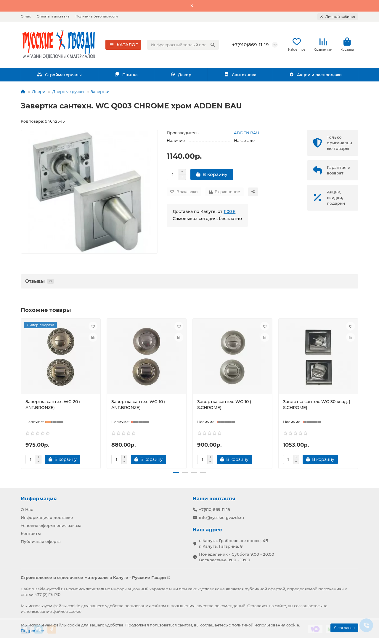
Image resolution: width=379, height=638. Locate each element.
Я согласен (344, 628)
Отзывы (38, 281)
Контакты (31, 533)
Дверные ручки (68, 91)
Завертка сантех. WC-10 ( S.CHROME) (224, 404)
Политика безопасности (97, 16)
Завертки (100, 91)
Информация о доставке (47, 517)
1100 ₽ (229, 211)
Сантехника (244, 74)
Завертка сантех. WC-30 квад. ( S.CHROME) (316, 404)
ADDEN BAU (246, 132)
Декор (184, 74)
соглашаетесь (308, 605)
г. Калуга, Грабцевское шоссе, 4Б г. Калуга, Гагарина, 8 (233, 543)
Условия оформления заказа (51, 525)
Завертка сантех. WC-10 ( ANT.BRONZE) (138, 404)
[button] (22, 392)
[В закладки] (93, 326)
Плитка (130, 74)
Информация (39, 498)
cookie (74, 605)
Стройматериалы (63, 74)
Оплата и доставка (53, 16)
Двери (38, 91)
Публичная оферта (41, 541)
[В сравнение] (93, 337)
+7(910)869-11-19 (250, 44)
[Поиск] (213, 44)
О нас (26, 16)
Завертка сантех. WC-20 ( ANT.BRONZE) (53, 404)
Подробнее (32, 630)
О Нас (27, 509)
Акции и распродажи (319, 74)
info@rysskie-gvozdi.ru (221, 517)
